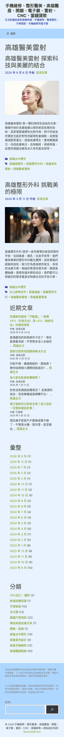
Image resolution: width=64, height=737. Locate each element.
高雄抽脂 (34, 292)
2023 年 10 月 (19, 562)
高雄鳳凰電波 (38, 297)
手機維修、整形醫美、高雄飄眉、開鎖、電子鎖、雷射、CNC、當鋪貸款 (32, 10)
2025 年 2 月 (18, 478)
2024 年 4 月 (18, 528)
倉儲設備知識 (18, 601)
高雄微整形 (16, 163)
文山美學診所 (17, 292)
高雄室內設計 (18, 640)
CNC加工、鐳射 (20, 595)
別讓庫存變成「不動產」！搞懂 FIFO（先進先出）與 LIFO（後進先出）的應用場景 (31, 321)
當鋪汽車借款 (18, 617)
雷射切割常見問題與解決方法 (28, 351)
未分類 (14, 612)
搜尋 (8, 702)
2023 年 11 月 (18, 556)
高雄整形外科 (34, 163)
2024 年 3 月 (18, 534)
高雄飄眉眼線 (18, 651)
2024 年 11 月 (18, 489)
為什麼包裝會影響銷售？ (25, 377)
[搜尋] (52, 709)
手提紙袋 (15, 606)
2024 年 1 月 (18, 545)
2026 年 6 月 (18, 456)
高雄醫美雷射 (21, 169)
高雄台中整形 (17, 159)
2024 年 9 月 (18, 501)
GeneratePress (32, 731)
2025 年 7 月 (18, 467)
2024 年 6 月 (18, 517)
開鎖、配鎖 (17, 628)
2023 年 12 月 (19, 551)
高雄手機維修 (18, 645)
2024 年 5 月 (18, 523)
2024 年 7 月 (18, 512)
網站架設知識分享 (21, 623)
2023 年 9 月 (18, 567)
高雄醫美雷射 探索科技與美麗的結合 (31, 62)
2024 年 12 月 (19, 484)
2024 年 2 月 (18, 540)
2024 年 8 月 (18, 506)
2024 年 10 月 (19, 495)
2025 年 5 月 (18, 473)
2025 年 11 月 (18, 462)
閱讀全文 (18, 345)
